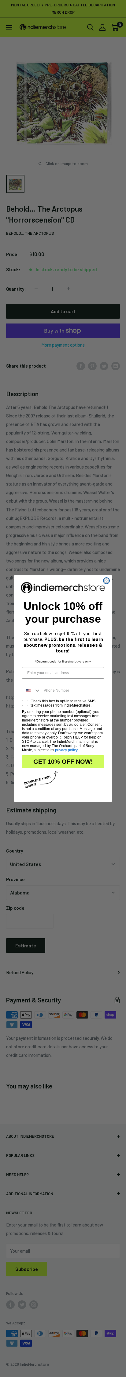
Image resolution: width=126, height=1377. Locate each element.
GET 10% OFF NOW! (63, 761)
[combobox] (31, 690)
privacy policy (66, 750)
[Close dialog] (106, 581)
